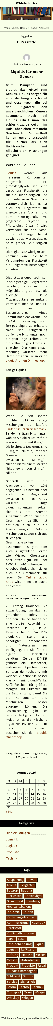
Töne (28, 993)
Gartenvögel (33, 896)
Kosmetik (38, 923)
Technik (11, 859)
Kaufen (28, 912)
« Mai (9, 812)
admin (15, 65)
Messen (12, 960)
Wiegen (27, 998)
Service (12, 982)
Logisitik (12, 840)
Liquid (33, 757)
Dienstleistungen (18, 833)
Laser (22, 939)
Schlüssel (13, 977)
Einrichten (14, 896)
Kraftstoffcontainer (21, 934)
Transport (14, 993)
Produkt (12, 966)
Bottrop (12, 891)
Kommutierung (18, 923)
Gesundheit (15, 901)
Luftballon (28, 950)
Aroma (42, 754)
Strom (11, 987)
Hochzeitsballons (19, 907)
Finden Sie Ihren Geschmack (26, 429)
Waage (40, 993)
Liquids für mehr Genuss (26, 74)
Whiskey (13, 998)
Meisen (41, 955)
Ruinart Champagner (22, 971)
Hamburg (33, 901)
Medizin (27, 955)
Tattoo (24, 987)
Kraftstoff (14, 928)
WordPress (46, 1018)
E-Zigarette (22, 757)
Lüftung (12, 955)
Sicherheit (27, 982)
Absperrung (15, 880)
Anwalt (32, 880)
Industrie (13, 912)
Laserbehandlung (19, 944)
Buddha (26, 891)
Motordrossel (30, 960)
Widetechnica (26, 3)
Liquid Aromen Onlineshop (25, 361)
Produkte (24, 754)
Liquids (11, 173)
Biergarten (27, 885)
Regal (42, 966)
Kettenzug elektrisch (21, 918)
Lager (11, 939)
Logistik (11, 846)
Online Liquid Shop (26, 580)
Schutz (28, 977)
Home (23, 28)
